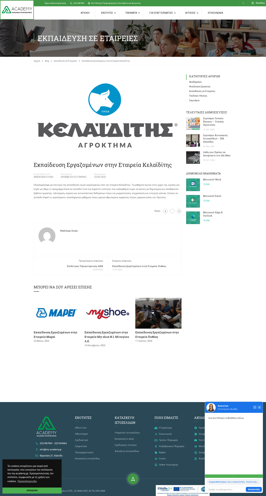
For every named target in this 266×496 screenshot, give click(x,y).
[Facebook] (165, 211)
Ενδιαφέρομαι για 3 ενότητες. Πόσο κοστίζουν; (235, 481)
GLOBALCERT (81, 491)
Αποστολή (254, 489)
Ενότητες (107, 12)
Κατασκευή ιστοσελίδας (87, 458)
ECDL (70, 491)
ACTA (92, 491)
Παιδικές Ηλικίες (198, 95)
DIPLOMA (100, 491)
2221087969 (78, 3)
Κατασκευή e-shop (124, 438)
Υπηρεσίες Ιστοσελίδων (127, 432)
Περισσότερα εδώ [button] (27, 481)
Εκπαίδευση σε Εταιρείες (65, 61)
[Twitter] (172, 211)
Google (202, 434)
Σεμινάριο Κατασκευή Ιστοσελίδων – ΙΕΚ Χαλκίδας (215, 138)
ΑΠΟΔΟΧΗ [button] (32, 490)
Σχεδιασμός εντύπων (126, 445)
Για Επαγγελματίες (161, 12)
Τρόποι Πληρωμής (168, 440)
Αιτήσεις (190, 12)
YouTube (203, 440)
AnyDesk (203, 458)
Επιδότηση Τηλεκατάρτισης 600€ (85, 266)
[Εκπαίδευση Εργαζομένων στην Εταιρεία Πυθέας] (158, 313)
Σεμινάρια (194, 100)
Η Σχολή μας (165, 427)
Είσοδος (260, 3)
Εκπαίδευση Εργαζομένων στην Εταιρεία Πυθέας (139, 266)
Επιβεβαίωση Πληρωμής (171, 446)
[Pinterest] (179, 211)
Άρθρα (161, 452)
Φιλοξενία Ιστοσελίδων (127, 451)
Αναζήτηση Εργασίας (199, 86)
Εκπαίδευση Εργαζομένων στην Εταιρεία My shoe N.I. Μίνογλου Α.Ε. (107, 336)
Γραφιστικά (81, 446)
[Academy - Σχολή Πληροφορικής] (17, 10)
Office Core (81, 427)
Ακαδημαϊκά (195, 82)
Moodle (202, 446)
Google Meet (205, 452)
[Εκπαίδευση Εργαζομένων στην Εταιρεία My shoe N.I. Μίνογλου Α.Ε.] (108, 313)
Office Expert (81, 434)
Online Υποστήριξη (168, 464)
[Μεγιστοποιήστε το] (255, 407)
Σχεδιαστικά (81, 440)
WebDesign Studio (43, 177)
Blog (47, 61)
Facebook (203, 427)
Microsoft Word (212, 179)
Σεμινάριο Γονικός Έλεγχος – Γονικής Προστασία (213, 121)
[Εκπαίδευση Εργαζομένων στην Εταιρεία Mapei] (57, 313)
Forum (162, 458)
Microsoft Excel (212, 195)
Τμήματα (131, 12)
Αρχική (85, 12)
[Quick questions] (234, 476)
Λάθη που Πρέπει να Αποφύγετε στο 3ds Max (216, 154)
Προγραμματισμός (84, 452)
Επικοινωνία (215, 12)
